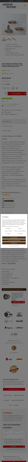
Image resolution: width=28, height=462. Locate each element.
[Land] (15, 1)
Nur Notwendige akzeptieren (14, 240)
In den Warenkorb (17, 93)
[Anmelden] (10, 1)
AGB (10, 405)
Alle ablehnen (14, 243)
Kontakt (16, 405)
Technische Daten (8, 126)
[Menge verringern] (6, 94)
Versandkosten (14, 104)
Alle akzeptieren (14, 237)
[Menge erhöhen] (6, 93)
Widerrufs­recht (7, 395)
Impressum (6, 400)
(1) (8, 70)
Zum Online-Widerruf (14, 389)
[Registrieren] (13, 1)
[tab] (14, 121)
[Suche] (19, 1)
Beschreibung (6, 121)
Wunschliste (5, 101)
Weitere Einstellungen (14, 245)
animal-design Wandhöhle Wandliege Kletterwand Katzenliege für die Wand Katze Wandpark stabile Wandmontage (17, 295)
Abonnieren (13, 446)
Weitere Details (7, 131)
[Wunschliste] (21, 1)
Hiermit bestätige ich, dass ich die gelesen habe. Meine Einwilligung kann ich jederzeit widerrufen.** (14, 441)
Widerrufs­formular (19, 395)
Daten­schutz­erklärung (18, 400)
